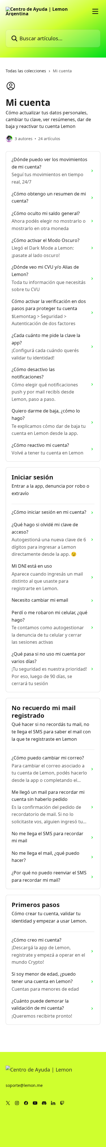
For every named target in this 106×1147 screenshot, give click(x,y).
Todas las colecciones (26, 70)
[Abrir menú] (95, 11)
